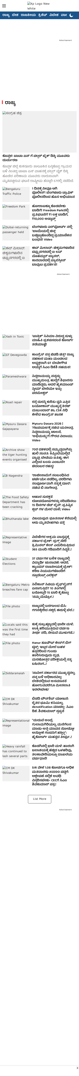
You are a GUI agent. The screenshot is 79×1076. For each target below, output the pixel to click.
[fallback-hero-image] (39, 132)
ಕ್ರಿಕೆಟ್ (42, 15)
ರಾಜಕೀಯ (28, 15)
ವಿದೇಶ (54, 15)
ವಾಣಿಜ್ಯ (66, 15)
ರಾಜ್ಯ (6, 15)
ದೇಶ (15, 15)
